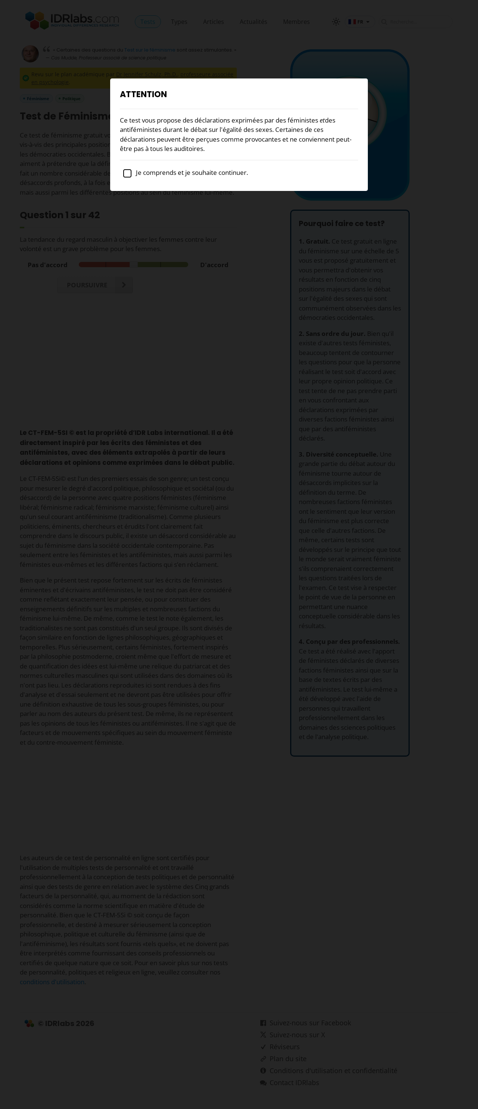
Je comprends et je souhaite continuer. (191, 172)
